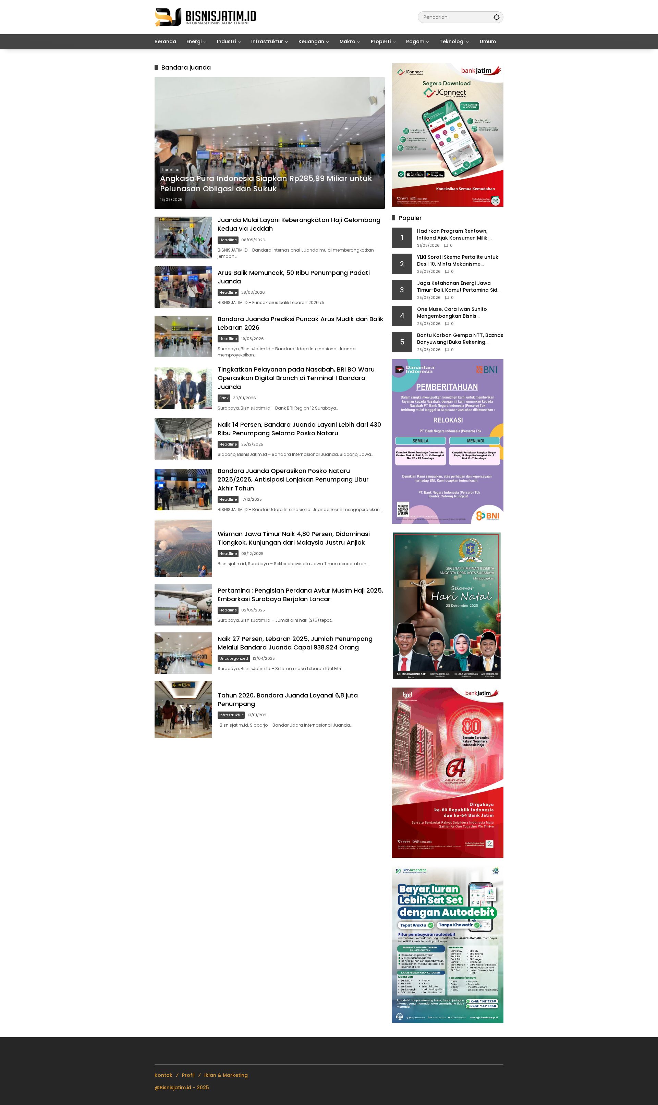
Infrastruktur (231, 715)
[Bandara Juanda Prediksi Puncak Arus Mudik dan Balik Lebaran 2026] (183, 336)
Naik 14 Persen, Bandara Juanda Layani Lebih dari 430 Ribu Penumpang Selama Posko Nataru (299, 428)
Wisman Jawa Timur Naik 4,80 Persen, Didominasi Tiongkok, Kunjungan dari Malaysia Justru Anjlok (294, 538)
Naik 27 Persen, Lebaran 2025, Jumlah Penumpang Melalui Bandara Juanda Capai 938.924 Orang (295, 643)
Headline (170, 169)
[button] (496, 17)
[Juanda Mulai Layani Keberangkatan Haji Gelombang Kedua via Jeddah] (183, 237)
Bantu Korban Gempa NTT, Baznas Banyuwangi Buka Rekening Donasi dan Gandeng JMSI (460, 338)
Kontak (163, 1075)
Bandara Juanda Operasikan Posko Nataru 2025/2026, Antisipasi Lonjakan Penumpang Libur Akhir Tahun (293, 479)
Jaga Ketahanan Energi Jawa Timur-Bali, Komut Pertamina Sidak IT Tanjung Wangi (460, 286)
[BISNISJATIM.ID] (206, 16)
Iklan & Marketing (226, 1075)
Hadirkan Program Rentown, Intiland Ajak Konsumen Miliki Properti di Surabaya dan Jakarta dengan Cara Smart (459, 234)
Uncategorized (233, 658)
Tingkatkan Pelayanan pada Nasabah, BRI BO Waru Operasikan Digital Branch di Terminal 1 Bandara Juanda (296, 378)
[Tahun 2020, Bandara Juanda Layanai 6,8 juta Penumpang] (183, 709)
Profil (188, 1075)
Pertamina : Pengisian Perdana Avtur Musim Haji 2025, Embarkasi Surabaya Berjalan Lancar (300, 594)
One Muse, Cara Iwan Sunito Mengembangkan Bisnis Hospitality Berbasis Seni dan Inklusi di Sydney (453, 312)
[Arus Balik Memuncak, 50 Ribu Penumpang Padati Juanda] (183, 287)
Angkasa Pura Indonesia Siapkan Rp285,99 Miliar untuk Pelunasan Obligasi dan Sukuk (266, 183)
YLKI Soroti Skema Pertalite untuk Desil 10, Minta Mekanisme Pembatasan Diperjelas (457, 260)
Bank (224, 398)
